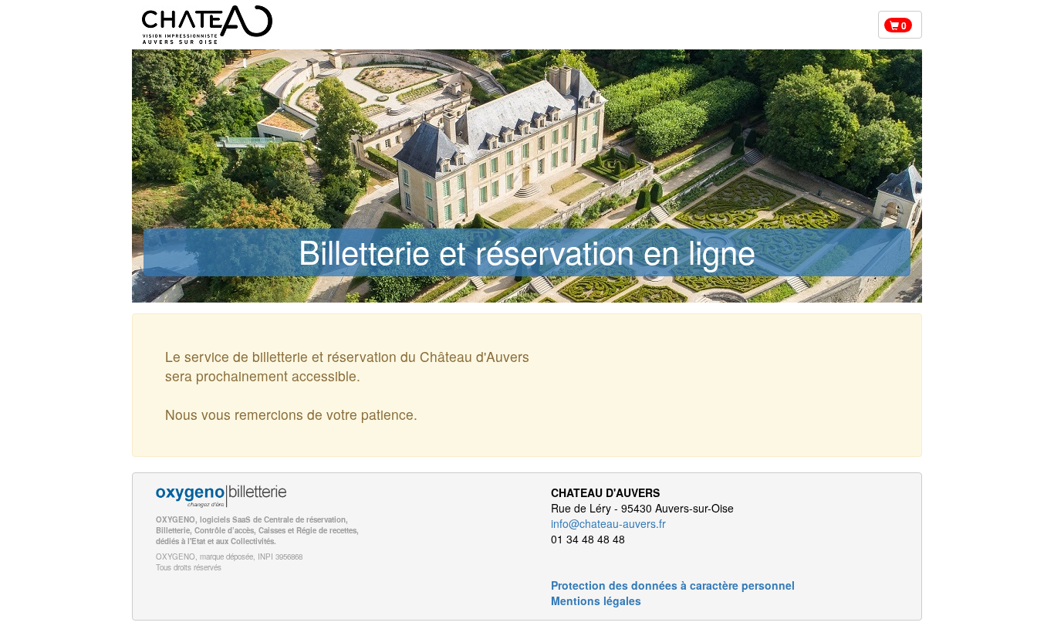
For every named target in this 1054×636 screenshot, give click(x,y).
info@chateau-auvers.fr (608, 523)
